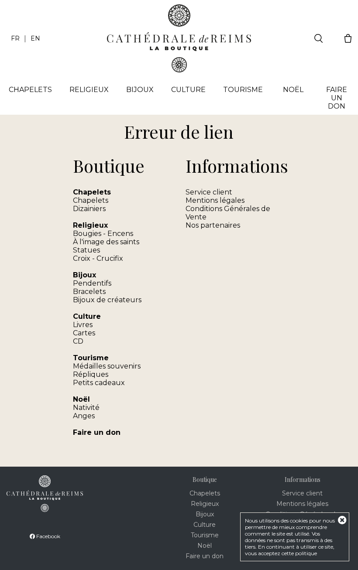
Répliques (90, 374)
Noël (293, 89)
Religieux (89, 89)
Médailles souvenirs (107, 366)
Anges (84, 416)
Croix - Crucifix (98, 258)
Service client (209, 192)
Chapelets (90, 200)
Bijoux (140, 89)
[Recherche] (318, 38)
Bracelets (89, 291)
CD (78, 341)
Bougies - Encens (103, 233)
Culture (188, 89)
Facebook (47, 536)
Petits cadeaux (99, 383)
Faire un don (336, 97)
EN (35, 38)
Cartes (84, 333)
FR (15, 38)
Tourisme (243, 89)
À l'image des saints (106, 242)
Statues (86, 250)
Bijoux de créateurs (107, 300)
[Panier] (347, 38)
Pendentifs (92, 283)
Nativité (86, 407)
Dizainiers (89, 209)
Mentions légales (215, 200)
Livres (83, 325)
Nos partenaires (213, 225)
